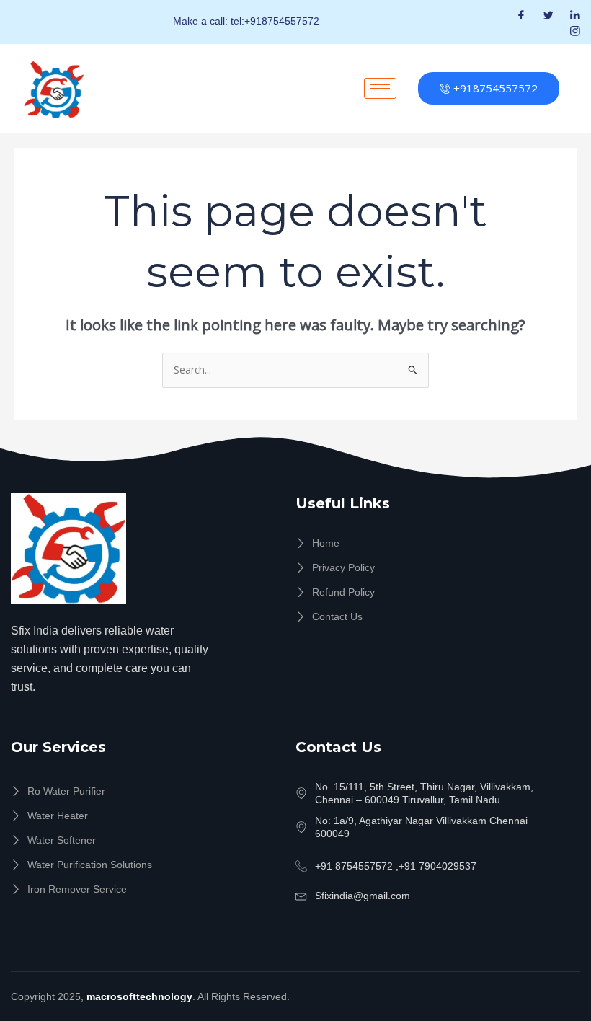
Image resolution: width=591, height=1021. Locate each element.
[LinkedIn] (575, 14)
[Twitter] (548, 14)
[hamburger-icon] (380, 88)
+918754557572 (495, 88)
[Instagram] (575, 30)
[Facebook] (521, 14)
